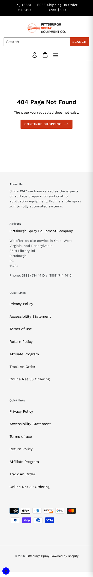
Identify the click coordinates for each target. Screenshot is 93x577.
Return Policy (21, 341)
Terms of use (21, 329)
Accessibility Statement (30, 316)
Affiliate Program (24, 354)
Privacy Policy (21, 304)
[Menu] (55, 55)
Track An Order (22, 367)
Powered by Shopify (64, 556)
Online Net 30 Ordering (30, 379)
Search (79, 42)
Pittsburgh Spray (37, 556)
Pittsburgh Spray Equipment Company (41, 231)
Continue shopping (43, 124)
